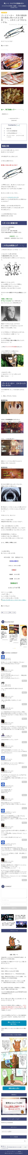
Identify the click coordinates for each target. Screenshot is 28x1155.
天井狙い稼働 (4, 12)
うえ (6, 658)
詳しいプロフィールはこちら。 (14, 1023)
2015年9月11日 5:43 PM (6, 862)
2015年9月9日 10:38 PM (6, 787)
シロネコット (9, 812)
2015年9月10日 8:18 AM (6, 724)
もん (6, 684)
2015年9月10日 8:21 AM (6, 772)
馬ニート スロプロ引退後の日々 (14, 3)
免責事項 (19, 1151)
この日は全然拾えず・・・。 (14, 133)
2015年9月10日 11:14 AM (6, 845)
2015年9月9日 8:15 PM (6, 737)
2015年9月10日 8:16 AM (6, 697)
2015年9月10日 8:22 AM (6, 800)
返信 (25, 666)
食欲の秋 (8, 128)
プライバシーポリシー (11, 1151)
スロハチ (7, 708)
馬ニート (7, 670)
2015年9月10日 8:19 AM (6, 747)
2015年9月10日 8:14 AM (6, 671)
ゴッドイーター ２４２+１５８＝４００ (15, 136)
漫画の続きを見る (14, 1088)
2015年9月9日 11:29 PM (6, 813)
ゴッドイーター (5, 612)
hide (18, 125)
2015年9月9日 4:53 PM (6, 709)
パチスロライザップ (13, 197)
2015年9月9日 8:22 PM (6, 760)
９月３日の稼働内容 (11, 131)
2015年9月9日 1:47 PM (6, 659)
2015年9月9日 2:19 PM (6, 686)
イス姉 (7, 735)
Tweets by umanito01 (7, 1122)
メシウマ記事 (13, 612)
